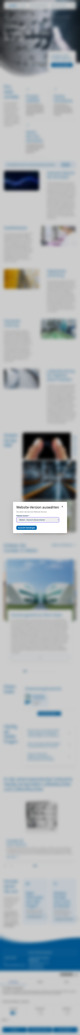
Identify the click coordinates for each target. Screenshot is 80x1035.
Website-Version (22, 516)
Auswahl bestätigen (26, 528)
